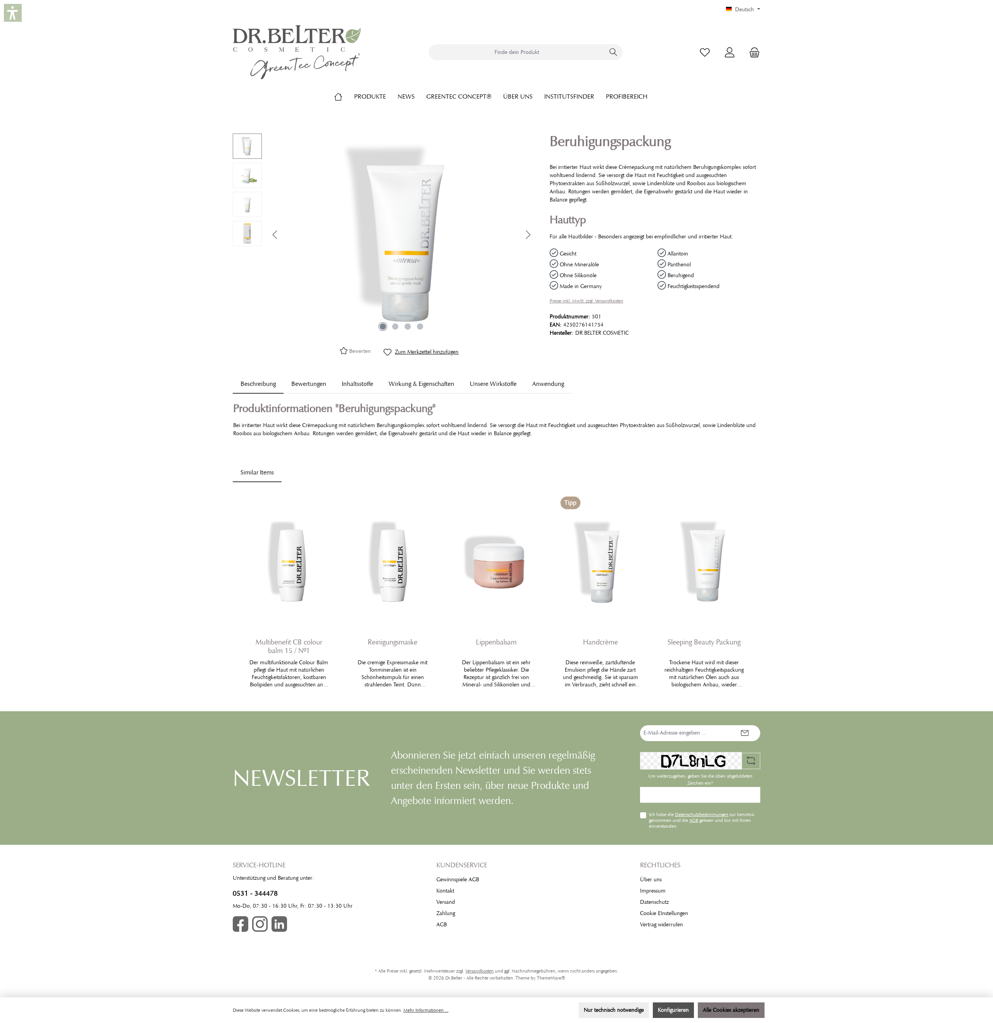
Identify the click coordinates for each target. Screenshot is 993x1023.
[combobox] (517, 52)
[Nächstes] (528, 234)
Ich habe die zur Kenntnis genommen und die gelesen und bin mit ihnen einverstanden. (701, 820)
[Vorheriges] (275, 234)
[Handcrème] (600, 562)
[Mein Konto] (729, 52)
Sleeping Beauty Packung (704, 642)
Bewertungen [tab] (308, 384)
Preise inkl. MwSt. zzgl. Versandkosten (586, 301)
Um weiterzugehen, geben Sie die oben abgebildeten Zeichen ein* (700, 779)
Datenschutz (654, 902)
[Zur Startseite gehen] (297, 52)
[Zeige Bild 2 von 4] (395, 326)
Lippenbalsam (496, 642)
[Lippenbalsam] (496, 562)
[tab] (258, 384)
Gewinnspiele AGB (457, 879)
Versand (445, 902)
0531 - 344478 (255, 893)
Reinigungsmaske (392, 642)
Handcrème (600, 642)
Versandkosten (479, 971)
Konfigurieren (673, 1010)
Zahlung (445, 913)
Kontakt (445, 891)
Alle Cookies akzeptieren (731, 1010)
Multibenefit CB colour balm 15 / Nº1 (289, 646)
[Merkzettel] (704, 52)
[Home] (344, 96)
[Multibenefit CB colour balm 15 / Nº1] (289, 562)
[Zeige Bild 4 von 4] (420, 326)
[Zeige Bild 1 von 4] (383, 326)
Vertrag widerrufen (661, 924)
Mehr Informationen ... (425, 1010)
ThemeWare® (551, 978)
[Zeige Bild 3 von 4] (408, 326)
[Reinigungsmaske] (393, 562)
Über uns (651, 879)
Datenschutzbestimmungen (701, 814)
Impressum (653, 891)
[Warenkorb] (752, 52)
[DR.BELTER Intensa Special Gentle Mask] (401, 234)
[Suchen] (613, 52)
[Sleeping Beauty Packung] (704, 562)
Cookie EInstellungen (664, 913)
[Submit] (744, 733)
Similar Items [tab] (257, 472)
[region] (383, 234)
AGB (693, 820)
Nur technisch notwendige (614, 1010)
